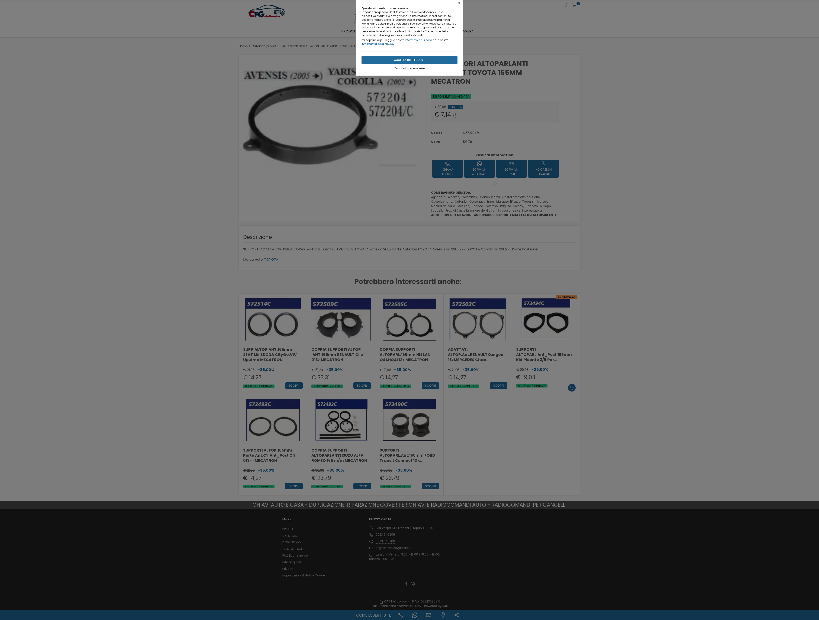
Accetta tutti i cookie (409, 60)
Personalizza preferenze (410, 68)
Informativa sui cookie (419, 40)
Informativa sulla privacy (378, 44)
